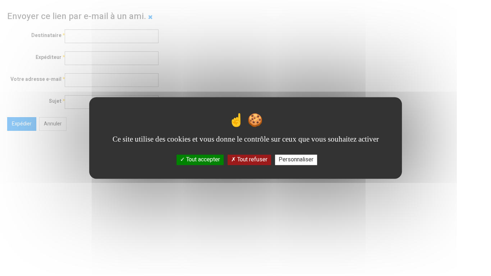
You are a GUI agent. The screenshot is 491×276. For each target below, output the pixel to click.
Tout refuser (251, 159)
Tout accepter (202, 159)
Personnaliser (296, 159)
